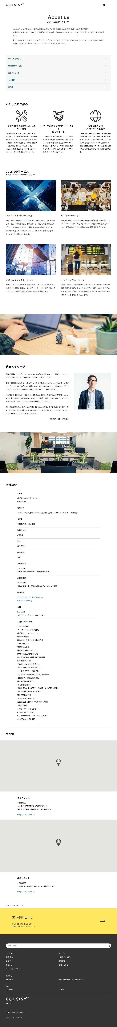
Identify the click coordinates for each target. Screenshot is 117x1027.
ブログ (8, 961)
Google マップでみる (24, 815)
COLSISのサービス (15, 66)
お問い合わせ (63, 965)
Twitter (61, 990)
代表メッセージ (13, 73)
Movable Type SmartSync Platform (71, 980)
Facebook (9, 990)
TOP (7, 905)
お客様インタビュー (65, 957)
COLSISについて (12, 953)
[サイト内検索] (104, 5)
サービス (61, 953)
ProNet (20, 612)
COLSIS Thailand (23, 601)
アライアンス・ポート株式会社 (28, 597)
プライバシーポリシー (14, 969)
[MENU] (109, 5)
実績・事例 (9, 957)
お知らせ (9, 965)
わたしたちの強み (14, 59)
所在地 (10, 87)
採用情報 (61, 961)
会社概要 (11, 80)
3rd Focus (9, 980)
